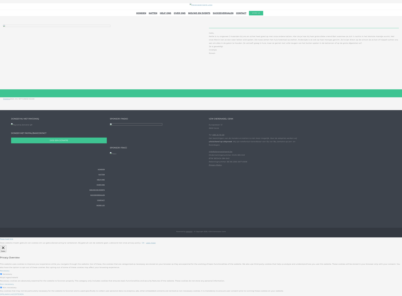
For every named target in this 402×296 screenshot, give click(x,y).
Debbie (6, 99)
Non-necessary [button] (7, 284)
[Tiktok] (100, 217)
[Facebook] (97, 217)
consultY (189, 231)
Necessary (7, 274)
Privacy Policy (215, 165)
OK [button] (143, 243)
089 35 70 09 (218, 135)
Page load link (6, 239)
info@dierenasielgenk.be (220, 152)
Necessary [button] (5, 271)
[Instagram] (104, 217)
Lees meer (151, 243)
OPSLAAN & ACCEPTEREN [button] (12, 294)
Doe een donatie (59, 140)
